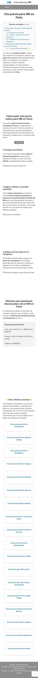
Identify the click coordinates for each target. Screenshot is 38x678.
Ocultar (26, 24)
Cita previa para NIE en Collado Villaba (19, 597)
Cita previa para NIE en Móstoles (19, 477)
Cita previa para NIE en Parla (19, 569)
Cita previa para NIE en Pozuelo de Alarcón (19, 610)
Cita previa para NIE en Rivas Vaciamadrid (19, 584)
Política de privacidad (30, 671)
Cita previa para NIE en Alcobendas (19, 452)
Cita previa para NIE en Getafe (19, 648)
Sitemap (19, 673)
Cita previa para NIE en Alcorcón (19, 490)
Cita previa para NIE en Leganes (19, 622)
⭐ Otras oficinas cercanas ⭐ (18, 48)
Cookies (11, 671)
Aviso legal (18, 671)
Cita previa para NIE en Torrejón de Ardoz (19, 518)
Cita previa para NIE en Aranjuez (19, 464)
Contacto (4, 671)
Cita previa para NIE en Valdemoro (19, 635)
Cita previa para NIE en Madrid (18, 503)
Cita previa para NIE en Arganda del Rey (19, 439)
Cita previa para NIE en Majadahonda (19, 544)
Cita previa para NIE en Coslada (19, 556)
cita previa (15, 58)
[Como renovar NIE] (19, 2)
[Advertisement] (19, 95)
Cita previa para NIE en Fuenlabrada (19, 425)
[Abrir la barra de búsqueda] (34, 7)
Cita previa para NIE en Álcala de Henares (19, 531)
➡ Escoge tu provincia (15, 33)
